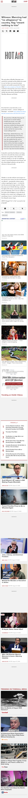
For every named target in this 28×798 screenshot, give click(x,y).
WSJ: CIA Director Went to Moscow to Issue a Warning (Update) (12, 656)
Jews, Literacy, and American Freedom (12, 556)
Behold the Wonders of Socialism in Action (14, 581)
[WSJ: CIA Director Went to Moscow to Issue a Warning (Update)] (14, 645)
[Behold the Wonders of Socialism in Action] (14, 571)
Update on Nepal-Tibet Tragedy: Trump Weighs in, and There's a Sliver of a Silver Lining (13, 762)
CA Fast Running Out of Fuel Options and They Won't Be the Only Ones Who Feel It (15, 455)
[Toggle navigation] (2, 1)
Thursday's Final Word (11, 432)
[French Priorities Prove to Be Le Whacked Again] (14, 497)
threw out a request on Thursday (13, 87)
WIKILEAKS (4, 215)
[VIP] (25, 1)
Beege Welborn (5, 511)
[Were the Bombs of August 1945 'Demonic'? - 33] (14, 699)
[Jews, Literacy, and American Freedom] (14, 545)
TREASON (19, 212)
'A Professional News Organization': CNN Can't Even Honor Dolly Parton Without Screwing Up (12, 735)
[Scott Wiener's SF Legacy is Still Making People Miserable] (14, 471)
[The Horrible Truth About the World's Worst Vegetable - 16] (14, 778)
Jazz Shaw (5, 28)
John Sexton (5, 485)
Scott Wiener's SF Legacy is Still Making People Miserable (13, 481)
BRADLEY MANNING (10, 212)
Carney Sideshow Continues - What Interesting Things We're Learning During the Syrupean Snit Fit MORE (15, 427)
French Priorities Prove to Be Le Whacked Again (13, 507)
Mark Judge (4, 560)
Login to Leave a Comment (14, 383)
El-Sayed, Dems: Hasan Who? (12, 629)
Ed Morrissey (5, 632)
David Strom (5, 586)
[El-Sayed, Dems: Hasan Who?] (14, 620)
